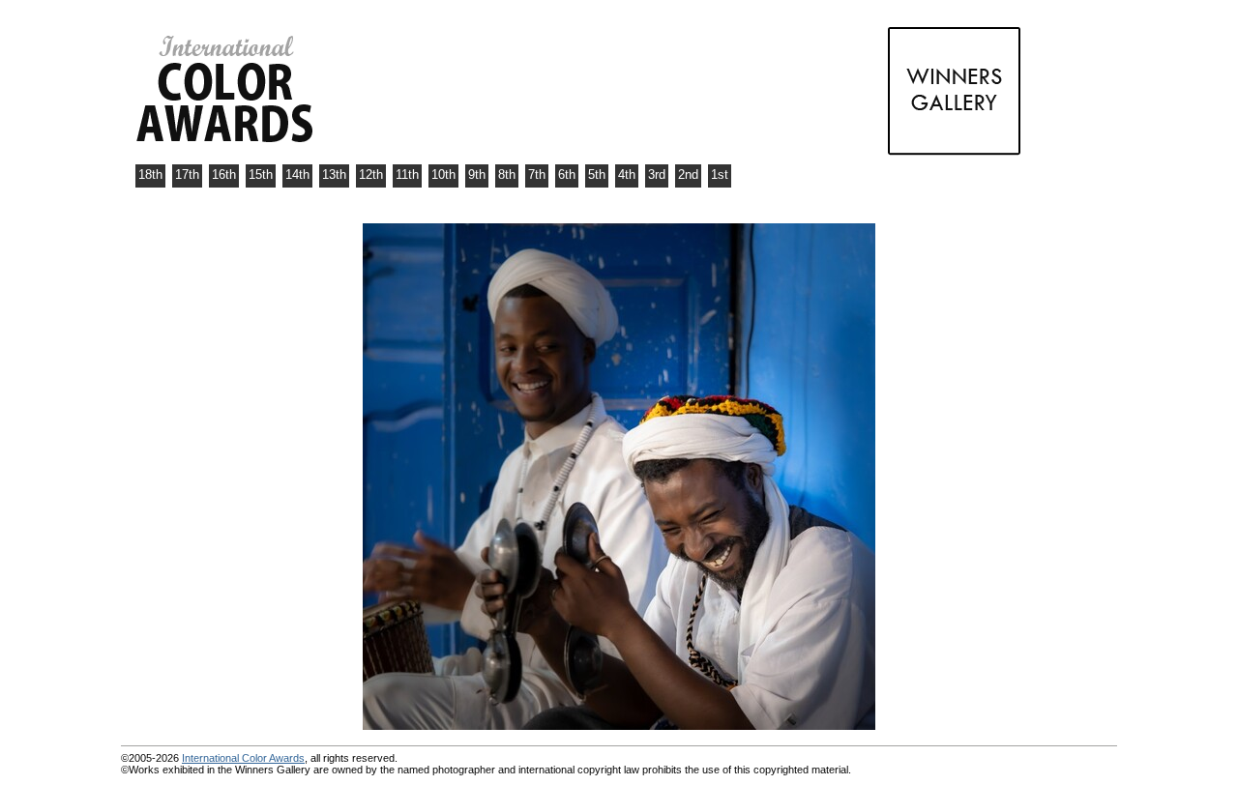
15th (261, 174)
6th (566, 174)
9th (477, 174)
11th (407, 174)
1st (719, 174)
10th (443, 174)
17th (187, 174)
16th (224, 174)
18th (150, 174)
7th (536, 174)
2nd (688, 174)
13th (334, 174)
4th (626, 174)
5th (596, 174)
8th (507, 174)
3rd (656, 174)
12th (371, 174)
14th (297, 174)
